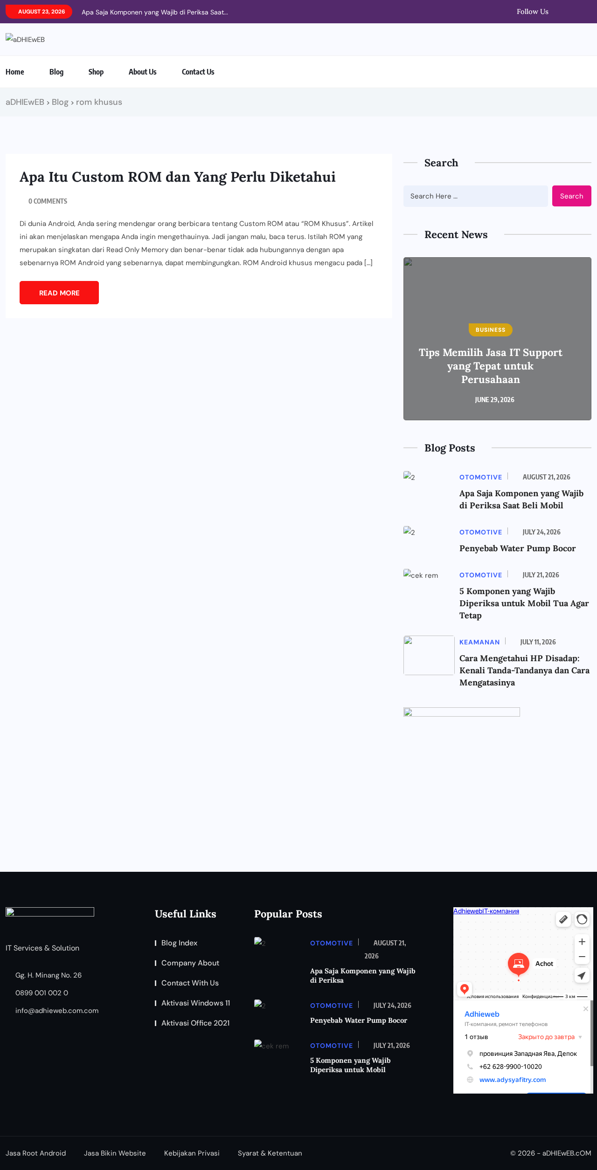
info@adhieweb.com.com (56, 1010)
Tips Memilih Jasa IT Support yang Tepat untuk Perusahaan (490, 366)
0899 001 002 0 (41, 993)
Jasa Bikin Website (115, 1153)
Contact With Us (190, 983)
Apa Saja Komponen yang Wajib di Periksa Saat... (155, 12)
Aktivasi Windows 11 (195, 1003)
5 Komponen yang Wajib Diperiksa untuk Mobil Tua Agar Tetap (524, 603)
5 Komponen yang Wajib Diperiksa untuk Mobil (350, 1065)
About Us (143, 71)
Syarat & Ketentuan (270, 1153)
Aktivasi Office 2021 (195, 1023)
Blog (56, 71)
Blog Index (179, 943)
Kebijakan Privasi (192, 1153)
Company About (190, 963)
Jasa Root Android (36, 1153)
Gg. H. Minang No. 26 (48, 975)
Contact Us (198, 71)
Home (15, 71)
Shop (96, 71)
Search (571, 196)
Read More (59, 293)
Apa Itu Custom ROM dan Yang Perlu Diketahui (178, 176)
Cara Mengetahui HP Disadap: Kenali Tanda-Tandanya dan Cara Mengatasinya (524, 670)
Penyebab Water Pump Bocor (517, 548)
